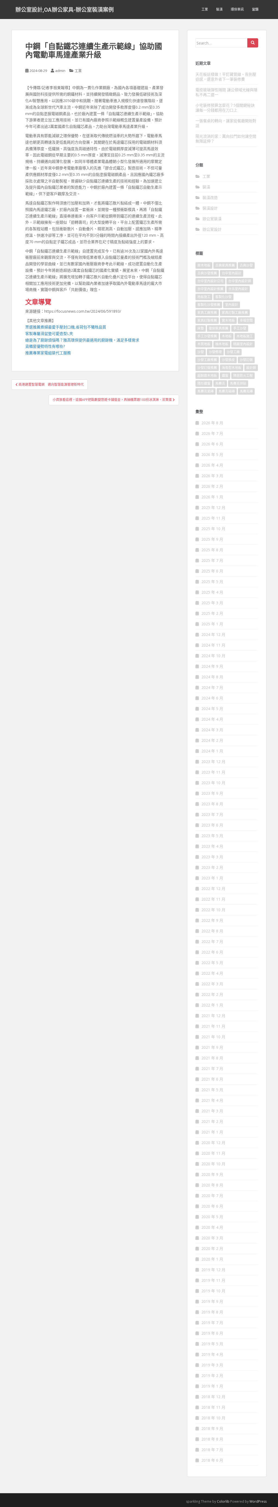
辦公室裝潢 (212, 218)
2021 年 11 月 (213, 1026)
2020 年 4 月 (212, 1227)
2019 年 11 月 (213, 1280)
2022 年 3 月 (212, 983)
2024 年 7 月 (212, 687)
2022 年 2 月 (212, 994)
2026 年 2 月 (212, 486)
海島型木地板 (231, 367)
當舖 (255, 9)
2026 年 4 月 (212, 465)
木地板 (227, 336)
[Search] (252, 43)
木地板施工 (244, 336)
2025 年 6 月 (212, 571)
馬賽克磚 (246, 391)
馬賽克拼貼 (238, 383)
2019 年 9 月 (212, 1301)
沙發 (200, 352)
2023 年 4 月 (212, 846)
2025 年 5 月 (212, 581)
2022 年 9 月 (212, 920)
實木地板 (228, 320)
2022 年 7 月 (212, 941)
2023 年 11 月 (213, 772)
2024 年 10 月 (213, 655)
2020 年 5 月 (212, 1216)
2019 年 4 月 (212, 1354)
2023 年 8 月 (212, 803)
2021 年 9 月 (212, 1047)
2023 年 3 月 (212, 856)
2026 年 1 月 (212, 496)
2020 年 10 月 (213, 1163)
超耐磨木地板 (207, 375)
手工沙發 (239, 328)
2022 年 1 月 (212, 1005)
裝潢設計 (210, 208)
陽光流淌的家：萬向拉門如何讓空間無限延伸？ (225, 139)
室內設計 (231, 304)
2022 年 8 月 (212, 930)
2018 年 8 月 (212, 1439)
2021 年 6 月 (212, 1079)
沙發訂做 (246, 359)
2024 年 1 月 (212, 751)
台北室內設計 (238, 289)
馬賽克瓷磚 (205, 391)
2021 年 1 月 (212, 1132)
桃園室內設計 (243, 344)
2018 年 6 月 (212, 1460)
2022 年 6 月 (212, 952)
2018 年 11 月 (213, 1407)
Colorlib (223, 1501)
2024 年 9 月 (212, 666)
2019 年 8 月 (212, 1312)
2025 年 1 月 (212, 623)
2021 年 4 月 (212, 1100)
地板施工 (203, 297)
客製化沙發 (223, 297)
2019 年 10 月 (213, 1290)
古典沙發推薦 (207, 273)
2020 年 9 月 (212, 1174)
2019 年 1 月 (212, 1386)
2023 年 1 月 (212, 878)
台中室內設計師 (239, 281)
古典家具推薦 (225, 265)
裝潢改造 (210, 197)
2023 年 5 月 (212, 835)
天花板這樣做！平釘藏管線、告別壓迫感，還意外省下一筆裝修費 (225, 77)
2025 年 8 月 (212, 549)
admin (60, 70)
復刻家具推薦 (218, 328)
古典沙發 (246, 265)
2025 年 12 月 (213, 507)
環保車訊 (237, 9)
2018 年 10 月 (213, 1417)
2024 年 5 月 (212, 708)
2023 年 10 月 (213, 782)
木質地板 (203, 344)
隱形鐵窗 (203, 383)
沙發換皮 (228, 359)
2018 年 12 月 (213, 1396)
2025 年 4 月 (212, 592)
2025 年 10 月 (213, 528)
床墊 (200, 328)
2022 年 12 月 (213, 888)
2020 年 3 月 (212, 1237)
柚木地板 (221, 344)
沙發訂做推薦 (207, 367)
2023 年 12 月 (213, 761)
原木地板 (203, 265)
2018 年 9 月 (212, 1428)
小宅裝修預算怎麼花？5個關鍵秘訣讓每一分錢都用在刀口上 (225, 108)
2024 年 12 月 (213, 634)
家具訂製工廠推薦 (235, 312)
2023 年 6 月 (212, 825)
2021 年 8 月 (212, 1057)
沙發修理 (215, 352)
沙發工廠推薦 (207, 359)
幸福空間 (246, 320)
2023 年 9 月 (212, 793)
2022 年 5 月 (212, 962)
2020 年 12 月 (213, 1142)
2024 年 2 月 (212, 740)
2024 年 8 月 (212, 676)
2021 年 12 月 (213, 1015)
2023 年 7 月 (212, 814)
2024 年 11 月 (213, 645)
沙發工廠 (233, 352)
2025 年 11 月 (213, 518)
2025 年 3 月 (212, 602)
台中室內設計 (231, 273)
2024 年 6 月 (212, 698)
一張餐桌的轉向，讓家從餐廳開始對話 (225, 123)
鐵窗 (225, 375)
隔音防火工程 (243, 375)
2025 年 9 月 (212, 539)
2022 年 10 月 (213, 909)
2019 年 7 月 (212, 1322)
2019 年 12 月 (213, 1269)
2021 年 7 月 (212, 1068)
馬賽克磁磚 (227, 391)
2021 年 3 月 (212, 1110)
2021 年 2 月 (212, 1121)
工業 (204, 9)
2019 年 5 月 (212, 1343)
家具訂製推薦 (207, 320)
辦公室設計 (212, 229)
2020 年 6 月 (212, 1206)
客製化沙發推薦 (208, 304)
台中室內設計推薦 (210, 289)
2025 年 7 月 (212, 560)
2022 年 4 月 (212, 973)
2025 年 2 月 (212, 613)
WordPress (258, 1501)
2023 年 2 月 (212, 867)
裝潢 (219, 9)
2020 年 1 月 (212, 1259)
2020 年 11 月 (213, 1153)
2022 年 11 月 (213, 899)
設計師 (251, 367)
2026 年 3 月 (212, 475)
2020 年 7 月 (212, 1195)
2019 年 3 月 (212, 1364)
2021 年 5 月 (212, 1089)
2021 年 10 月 (213, 1036)
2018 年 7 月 (212, 1449)
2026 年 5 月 (212, 454)
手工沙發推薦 (207, 336)
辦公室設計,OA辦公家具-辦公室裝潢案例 (64, 9)
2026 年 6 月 (212, 444)
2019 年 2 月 (212, 1375)
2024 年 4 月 (212, 719)
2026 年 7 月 (212, 433)
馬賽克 (220, 383)
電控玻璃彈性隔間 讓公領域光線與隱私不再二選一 (226, 92)
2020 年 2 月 (212, 1248)
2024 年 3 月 (212, 729)
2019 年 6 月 (212, 1333)
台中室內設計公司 (210, 281)
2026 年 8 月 (212, 422)
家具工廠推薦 (207, 312)
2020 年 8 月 (212, 1185)
